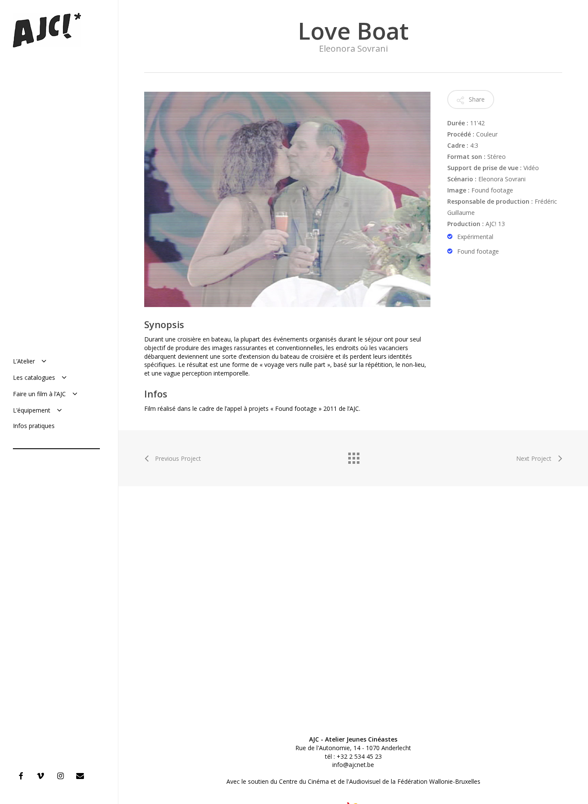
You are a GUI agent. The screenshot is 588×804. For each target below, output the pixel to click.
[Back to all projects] (353, 456)
